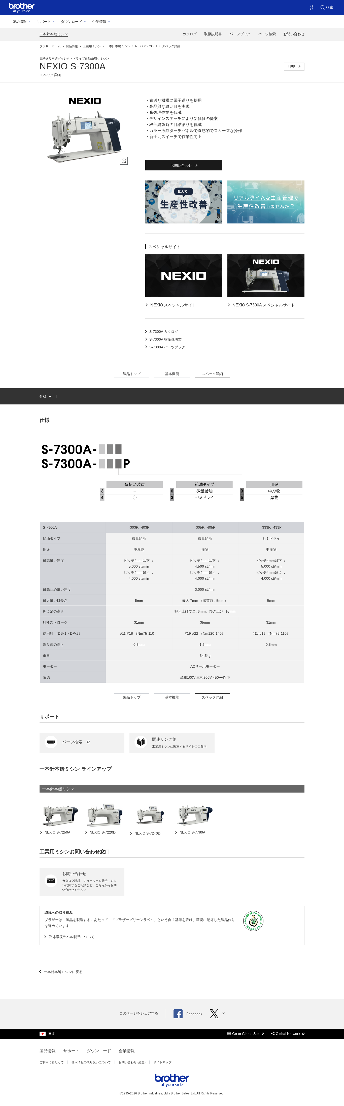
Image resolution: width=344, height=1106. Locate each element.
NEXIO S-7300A (146, 46)
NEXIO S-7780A (192, 832)
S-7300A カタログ (163, 332)
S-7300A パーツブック (167, 347)
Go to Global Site (246, 1034)
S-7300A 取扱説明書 (165, 339)
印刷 (292, 66)
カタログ (190, 34)
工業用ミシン (92, 46)
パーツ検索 (267, 34)
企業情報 (99, 22)
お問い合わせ (293, 34)
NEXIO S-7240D (146, 833)
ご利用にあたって (52, 1062)
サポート (44, 22)
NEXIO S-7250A (57, 832)
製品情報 (20, 22)
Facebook (194, 1014)
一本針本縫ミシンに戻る (63, 972)
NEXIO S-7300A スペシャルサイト (263, 305)
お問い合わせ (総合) (132, 1062)
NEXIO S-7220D (102, 832)
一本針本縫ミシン (54, 34)
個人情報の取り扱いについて (91, 1062)
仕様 (43, 396)
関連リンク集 (164, 739)
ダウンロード (71, 22)
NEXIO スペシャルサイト (173, 305)
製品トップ (132, 374)
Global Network (288, 1034)
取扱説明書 (213, 34)
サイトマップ (162, 1062)
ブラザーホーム (50, 46)
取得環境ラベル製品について (71, 937)
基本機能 (172, 374)
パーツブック (240, 34)
